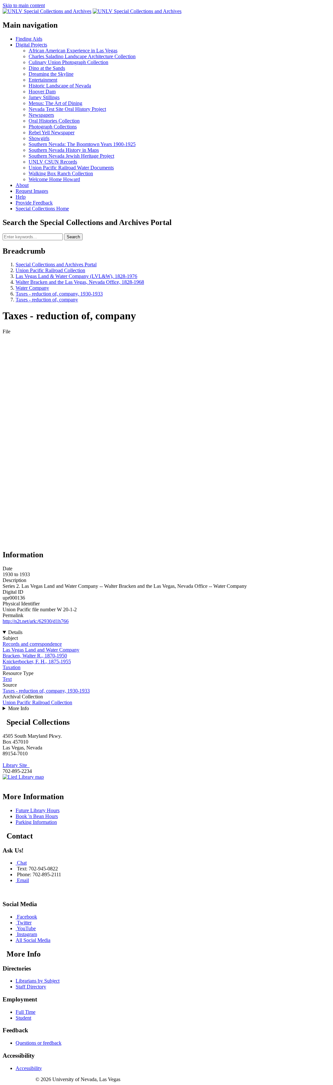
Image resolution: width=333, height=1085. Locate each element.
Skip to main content (24, 5)
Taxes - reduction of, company (47, 299)
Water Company (32, 288)
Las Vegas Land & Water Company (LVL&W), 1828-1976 (76, 276)
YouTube (26, 928)
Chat (22, 863)
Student (23, 1018)
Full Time (25, 1012)
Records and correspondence (32, 644)
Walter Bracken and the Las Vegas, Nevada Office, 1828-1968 (80, 282)
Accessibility (29, 1068)
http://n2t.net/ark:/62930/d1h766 (36, 621)
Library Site (16, 765)
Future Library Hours (38, 810)
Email (23, 880)
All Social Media (33, 940)
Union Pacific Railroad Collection (50, 270)
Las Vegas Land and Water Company (41, 650)
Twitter (24, 922)
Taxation (11, 667)
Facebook (27, 917)
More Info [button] (18, 708)
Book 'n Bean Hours (37, 816)
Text (7, 679)
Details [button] (15, 632)
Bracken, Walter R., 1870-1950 (35, 655)
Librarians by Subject (38, 981)
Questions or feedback (38, 1043)
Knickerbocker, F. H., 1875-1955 (37, 661)
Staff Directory (31, 986)
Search (73, 236)
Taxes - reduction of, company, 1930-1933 (59, 294)
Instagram (27, 934)
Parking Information (36, 822)
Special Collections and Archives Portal (56, 264)
